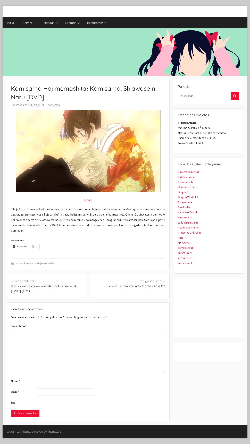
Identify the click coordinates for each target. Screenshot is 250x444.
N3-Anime (184, 242)
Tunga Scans (185, 252)
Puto (181, 237)
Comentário (19, 326)
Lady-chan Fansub (188, 222)
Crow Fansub (185, 182)
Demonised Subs (187, 187)
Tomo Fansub (186, 247)
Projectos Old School (190, 232)
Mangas (49, 22)
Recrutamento (96, 22)
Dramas (70, 22)
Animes (27, 22)
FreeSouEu (184, 207)
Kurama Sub (185, 217)
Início (10, 22)
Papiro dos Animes (189, 227)
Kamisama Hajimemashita (39, 263)
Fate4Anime (185, 202)
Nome (15, 381)
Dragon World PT (188, 197)
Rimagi (56, 104)
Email (15, 391)
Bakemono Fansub (188, 171)
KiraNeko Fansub (188, 212)
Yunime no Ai (185, 263)
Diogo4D (183, 192)
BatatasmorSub (187, 177)
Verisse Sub (184, 258)
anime (19, 263)
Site (13, 402)
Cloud (88, 200)
